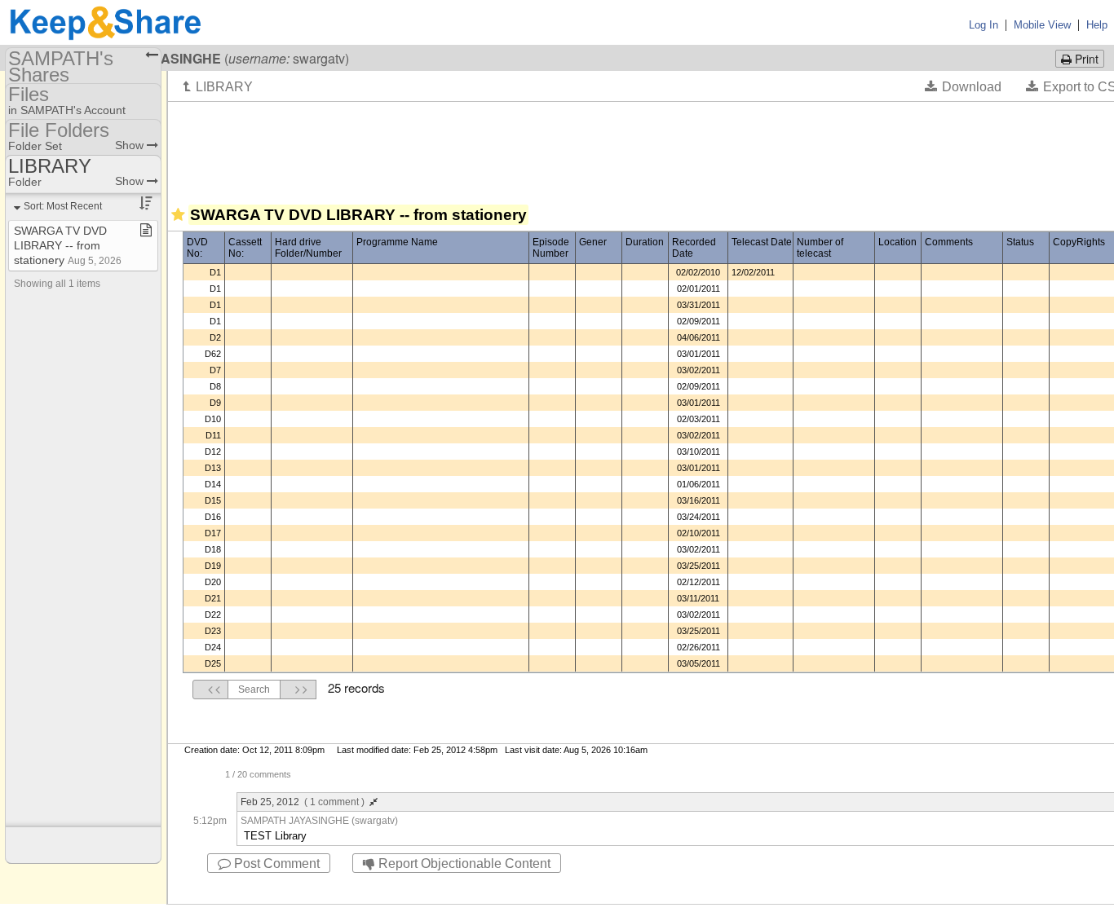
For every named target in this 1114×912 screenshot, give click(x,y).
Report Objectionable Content (462, 863)
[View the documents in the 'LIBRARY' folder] (218, 86)
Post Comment (275, 863)
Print (1085, 59)
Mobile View (1042, 25)
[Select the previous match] (210, 689)
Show (131, 145)
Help (1096, 25)
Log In (983, 25)
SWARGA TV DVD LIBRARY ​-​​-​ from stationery (68, 245)
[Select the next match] (298, 689)
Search (254, 689)
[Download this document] (963, 86)
